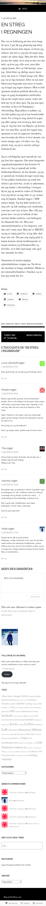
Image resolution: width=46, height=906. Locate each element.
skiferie (19, 747)
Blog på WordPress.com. (13, 897)
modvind (38, 734)
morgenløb (12, 737)
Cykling (28, 703)
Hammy (6, 480)
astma (38, 696)
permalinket (38, 323)
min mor (30, 734)
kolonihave (29, 719)
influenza (26, 716)
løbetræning (24, 729)
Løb (5, 729)
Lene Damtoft (9, 362)
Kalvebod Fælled (8, 719)
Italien (32, 716)
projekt (21, 743)
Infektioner (20, 800)
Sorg (4, 751)
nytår (30, 738)
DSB (40, 704)
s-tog (35, 742)
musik (19, 738)
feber (9, 707)
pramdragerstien (10, 742)
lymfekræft (38, 724)
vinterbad (6, 759)
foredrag (20, 707)
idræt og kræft (17, 716)
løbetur (37, 729)
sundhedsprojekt (24, 752)
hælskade (7, 715)
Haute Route (33, 711)
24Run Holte (7, 696)
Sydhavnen (33, 751)
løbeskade (12, 729)
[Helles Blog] (23, 4)
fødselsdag (37, 707)
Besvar (4, 378)
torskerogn (19, 755)
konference (38, 720)
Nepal (23, 323)
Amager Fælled (20, 696)
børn (24, 700)
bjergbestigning (9, 699)
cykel (12, 703)
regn (25, 743)
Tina (3, 448)
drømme (35, 704)
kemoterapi (19, 719)
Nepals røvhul (34, 335)
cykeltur (20, 703)
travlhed (25, 755)
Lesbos (29, 724)
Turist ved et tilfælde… (11, 336)
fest (17, 707)
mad (3, 734)
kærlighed (20, 724)
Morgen (4, 738)
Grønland (24, 711)
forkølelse (27, 707)
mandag (7, 734)
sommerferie (37, 748)
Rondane (30, 743)
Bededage (32, 792)
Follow (7, 674)
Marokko (13, 734)
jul (36, 715)
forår (32, 707)
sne (25, 747)
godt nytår (5, 711)
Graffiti (17, 711)
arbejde (32, 696)
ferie (13, 707)
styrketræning (10, 752)
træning (33, 755)
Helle (14, 18)
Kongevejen (5, 724)
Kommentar (35, 597)
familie (4, 707)
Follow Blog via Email (14, 655)
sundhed (17, 751)
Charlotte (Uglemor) (17, 792)
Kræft (13, 724)
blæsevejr (19, 700)
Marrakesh (21, 734)
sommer (30, 748)
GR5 (12, 711)
